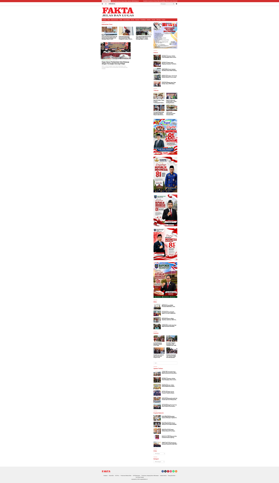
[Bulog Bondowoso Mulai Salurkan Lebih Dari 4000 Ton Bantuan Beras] (157, 320)
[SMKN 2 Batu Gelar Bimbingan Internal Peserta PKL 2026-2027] (157, 444)
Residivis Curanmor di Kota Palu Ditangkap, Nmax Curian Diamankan (114, 1)
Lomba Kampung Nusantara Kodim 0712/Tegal (158, 344)
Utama (110, 59)
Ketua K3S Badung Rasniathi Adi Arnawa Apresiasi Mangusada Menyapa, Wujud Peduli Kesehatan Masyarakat (169, 399)
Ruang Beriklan (171, 475)
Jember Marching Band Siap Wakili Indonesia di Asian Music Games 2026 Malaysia (169, 372)
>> (105, 3)
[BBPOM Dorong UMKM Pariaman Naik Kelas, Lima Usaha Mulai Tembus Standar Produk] (157, 306)
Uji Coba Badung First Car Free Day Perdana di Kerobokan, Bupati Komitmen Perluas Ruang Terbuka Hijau (169, 405)
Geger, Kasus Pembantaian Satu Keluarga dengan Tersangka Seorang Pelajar (115, 63)
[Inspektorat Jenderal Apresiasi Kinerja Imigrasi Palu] (159, 350)
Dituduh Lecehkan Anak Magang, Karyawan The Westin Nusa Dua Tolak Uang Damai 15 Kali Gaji (169, 63)
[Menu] (103, 4)
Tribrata (153, 19)
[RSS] (176, 471)
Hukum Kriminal (114, 19)
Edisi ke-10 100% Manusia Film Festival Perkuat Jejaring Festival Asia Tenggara (169, 437)
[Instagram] (171, 471)
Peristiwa (104, 19)
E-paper (163, 19)
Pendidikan (143, 19)
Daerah (132, 19)
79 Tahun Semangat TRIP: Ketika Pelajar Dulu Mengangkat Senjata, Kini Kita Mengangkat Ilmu (171, 356)
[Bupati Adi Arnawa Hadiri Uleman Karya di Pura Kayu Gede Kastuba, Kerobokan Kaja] (157, 431)
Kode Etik (111, 475)
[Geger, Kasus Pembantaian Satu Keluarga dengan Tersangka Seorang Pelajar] (116, 50)
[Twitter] (165, 471)
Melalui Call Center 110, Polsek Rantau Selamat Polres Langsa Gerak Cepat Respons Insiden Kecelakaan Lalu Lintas (169, 76)
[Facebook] (163, 471)
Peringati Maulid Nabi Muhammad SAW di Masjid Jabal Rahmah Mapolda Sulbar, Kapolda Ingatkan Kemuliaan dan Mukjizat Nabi (159, 113)
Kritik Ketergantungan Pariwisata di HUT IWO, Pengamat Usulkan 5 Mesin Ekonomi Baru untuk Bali (108, 38)
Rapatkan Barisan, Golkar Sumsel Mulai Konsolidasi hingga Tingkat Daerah (156, 1)
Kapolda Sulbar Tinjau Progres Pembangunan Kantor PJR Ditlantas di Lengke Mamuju (159, 101)
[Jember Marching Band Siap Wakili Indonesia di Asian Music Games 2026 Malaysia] (157, 373)
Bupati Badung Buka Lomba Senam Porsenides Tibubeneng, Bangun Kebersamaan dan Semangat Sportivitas (143, 38)
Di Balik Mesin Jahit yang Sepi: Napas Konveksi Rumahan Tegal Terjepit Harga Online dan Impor (169, 326)
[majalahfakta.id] (118, 12)
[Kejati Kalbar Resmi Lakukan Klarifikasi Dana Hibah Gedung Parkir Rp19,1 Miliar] (157, 70)
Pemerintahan (126, 19)
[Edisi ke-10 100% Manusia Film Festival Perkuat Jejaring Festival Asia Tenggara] (157, 437)
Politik (120, 19)
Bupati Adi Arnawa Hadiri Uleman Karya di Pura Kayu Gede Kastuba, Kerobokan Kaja (169, 430)
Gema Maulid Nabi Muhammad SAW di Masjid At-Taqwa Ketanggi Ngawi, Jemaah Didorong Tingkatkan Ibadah (126, 38)
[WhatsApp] (173, 471)
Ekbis (108, 19)
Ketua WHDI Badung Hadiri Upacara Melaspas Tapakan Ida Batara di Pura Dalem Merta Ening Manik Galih (169, 417)
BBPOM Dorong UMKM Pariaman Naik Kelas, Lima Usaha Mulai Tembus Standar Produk (169, 306)
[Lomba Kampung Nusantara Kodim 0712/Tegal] (159, 338)
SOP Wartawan (136, 475)
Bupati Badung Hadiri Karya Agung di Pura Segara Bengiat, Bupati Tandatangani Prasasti (169, 423)
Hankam (149, 19)
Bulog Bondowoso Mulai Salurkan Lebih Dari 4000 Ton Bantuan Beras (169, 319)
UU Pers (117, 475)
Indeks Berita (112, 3)
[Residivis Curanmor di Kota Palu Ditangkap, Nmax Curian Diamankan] (157, 57)
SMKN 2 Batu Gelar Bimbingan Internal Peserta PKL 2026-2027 (169, 443)
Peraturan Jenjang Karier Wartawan (150, 475)
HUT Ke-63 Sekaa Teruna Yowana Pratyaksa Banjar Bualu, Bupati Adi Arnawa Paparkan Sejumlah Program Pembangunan (169, 392)
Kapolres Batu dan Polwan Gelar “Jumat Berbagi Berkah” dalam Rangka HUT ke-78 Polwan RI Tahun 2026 (171, 101)
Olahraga (158, 19)
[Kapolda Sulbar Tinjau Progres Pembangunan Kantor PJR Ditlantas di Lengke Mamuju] (159, 96)
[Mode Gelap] (176, 4)
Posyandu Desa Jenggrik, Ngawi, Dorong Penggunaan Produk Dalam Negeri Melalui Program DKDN (169, 312)
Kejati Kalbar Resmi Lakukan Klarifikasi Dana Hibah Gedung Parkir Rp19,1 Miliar (169, 70)
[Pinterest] (168, 471)
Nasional (137, 19)
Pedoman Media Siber (126, 475)
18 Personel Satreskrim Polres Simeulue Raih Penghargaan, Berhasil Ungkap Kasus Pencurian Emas (170, 113)
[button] (173, 4)
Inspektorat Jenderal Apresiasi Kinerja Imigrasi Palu (159, 356)
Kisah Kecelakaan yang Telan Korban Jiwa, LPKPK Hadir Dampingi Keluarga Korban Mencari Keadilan (169, 83)
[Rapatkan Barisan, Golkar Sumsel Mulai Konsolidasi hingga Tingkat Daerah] (157, 386)
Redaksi (106, 475)
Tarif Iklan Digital (140, 477)
